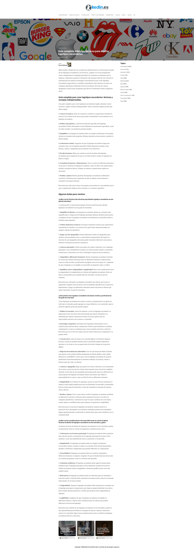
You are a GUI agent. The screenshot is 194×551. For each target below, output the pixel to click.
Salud (129, 15)
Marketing (109, 15)
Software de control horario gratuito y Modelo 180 (66, 530)
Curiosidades (63, 15)
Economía (122, 69)
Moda (123, 15)
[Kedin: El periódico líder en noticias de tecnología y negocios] (97, 12)
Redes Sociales (74, 15)
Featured (122, 75)
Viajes (117, 15)
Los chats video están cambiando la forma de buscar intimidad (103, 530)
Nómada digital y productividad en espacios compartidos (84, 530)
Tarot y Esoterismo (97, 15)
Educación (123, 72)
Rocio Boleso (63, 65)
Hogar (122, 78)
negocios (122, 87)
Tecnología (85, 15)
